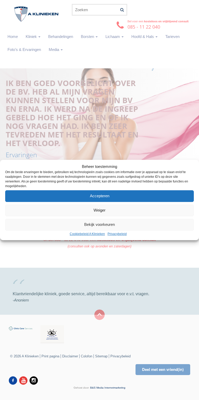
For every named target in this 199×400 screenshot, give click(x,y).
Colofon (86, 356)
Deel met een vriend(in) (163, 369)
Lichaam (113, 36)
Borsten (88, 36)
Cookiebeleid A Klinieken (87, 234)
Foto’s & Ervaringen (24, 49)
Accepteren (99, 196)
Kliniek (32, 36)
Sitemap (101, 356)
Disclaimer (70, 356)
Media (54, 49)
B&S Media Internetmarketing (107, 387)
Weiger (99, 210)
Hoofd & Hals (143, 36)
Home (13, 36)
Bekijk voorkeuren (99, 224)
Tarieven (172, 36)
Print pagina (50, 356)
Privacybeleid (117, 234)
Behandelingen (60, 36)
